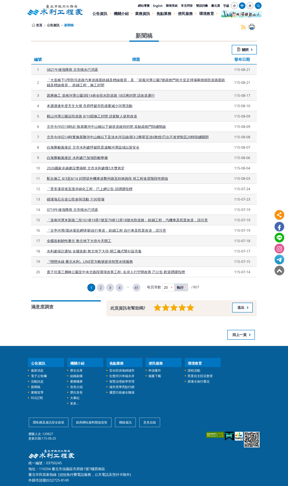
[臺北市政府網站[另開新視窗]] (238, 436)
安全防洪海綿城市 (121, 370)
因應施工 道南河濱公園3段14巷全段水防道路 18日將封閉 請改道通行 (101, 95)
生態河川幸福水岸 (121, 376)
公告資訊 (99, 13)
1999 (61, 474)
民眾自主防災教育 (200, 376)
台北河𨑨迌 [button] (241, 14)
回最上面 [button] (279, 270)
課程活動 (194, 370)
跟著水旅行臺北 (199, 381)
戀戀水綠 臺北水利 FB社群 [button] (279, 226)
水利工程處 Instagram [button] (279, 248)
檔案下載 (155, 376)
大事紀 (75, 398)
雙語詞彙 (202, 5)
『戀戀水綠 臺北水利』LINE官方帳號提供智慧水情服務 (90, 261)
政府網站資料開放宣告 (91, 422)
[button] (181, 287)
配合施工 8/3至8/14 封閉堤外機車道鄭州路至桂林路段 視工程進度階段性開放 (107, 178)
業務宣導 (37, 392)
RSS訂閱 (37, 398)
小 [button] (234, 6)
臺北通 (215, 5)
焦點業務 (164, 13)
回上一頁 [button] (240, 334)
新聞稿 (69, 25)
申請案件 (155, 370)
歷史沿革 (76, 370)
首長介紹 (76, 387)
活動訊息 (37, 381)
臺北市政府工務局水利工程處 (54, 10)
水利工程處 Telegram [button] (279, 259)
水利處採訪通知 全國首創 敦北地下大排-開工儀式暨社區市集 (94, 251)
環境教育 (206, 13)
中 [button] (242, 6)
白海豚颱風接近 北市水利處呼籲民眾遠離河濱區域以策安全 (93, 147)
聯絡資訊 (125, 422)
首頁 (39, 25)
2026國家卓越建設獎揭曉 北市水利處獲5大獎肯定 (86, 168)
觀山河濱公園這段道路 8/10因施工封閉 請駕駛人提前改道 (92, 116)
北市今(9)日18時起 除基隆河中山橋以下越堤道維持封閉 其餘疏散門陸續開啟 (106, 126)
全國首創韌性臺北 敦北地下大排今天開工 (79, 240)
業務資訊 (142, 13)
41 (137, 287)
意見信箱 (149, 422)
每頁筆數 (154, 287)
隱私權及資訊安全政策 (48, 422)
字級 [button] (226, 6)
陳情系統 (172, 5)
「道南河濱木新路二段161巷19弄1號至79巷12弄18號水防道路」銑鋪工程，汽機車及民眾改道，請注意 (127, 219)
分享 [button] (279, 215)
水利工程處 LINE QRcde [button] (279, 237)
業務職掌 (76, 381)
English (158, 6)
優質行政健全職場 (121, 392)
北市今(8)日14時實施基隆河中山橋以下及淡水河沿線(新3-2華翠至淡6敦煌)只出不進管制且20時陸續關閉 (128, 136)
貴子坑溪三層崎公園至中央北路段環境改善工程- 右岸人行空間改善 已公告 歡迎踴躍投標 (116, 271)
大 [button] (250, 6)
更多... (74, 403)
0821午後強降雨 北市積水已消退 (72, 69)
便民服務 (185, 13)
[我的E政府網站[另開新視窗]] (229, 436)
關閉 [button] (245, 49)
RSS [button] (243, 27)
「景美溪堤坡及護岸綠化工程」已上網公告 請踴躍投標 (89, 188)
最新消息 (37, 370)
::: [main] (28, 24)
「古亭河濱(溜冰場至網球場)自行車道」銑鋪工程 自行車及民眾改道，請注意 (106, 230)
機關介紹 (121, 13)
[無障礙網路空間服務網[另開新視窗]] (214, 435)
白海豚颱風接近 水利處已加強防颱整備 (77, 157)
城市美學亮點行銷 (121, 387)
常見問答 (187, 5)
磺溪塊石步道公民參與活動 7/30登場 (75, 199)
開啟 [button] (258, 5)
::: (28, 2)
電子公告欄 (39, 376)
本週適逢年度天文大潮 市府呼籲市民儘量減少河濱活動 (89, 105)
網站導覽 (144, 5)
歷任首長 (76, 392)
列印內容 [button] (252, 27)
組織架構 (76, 376)
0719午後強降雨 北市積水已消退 (72, 209)
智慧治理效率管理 (121, 381)
